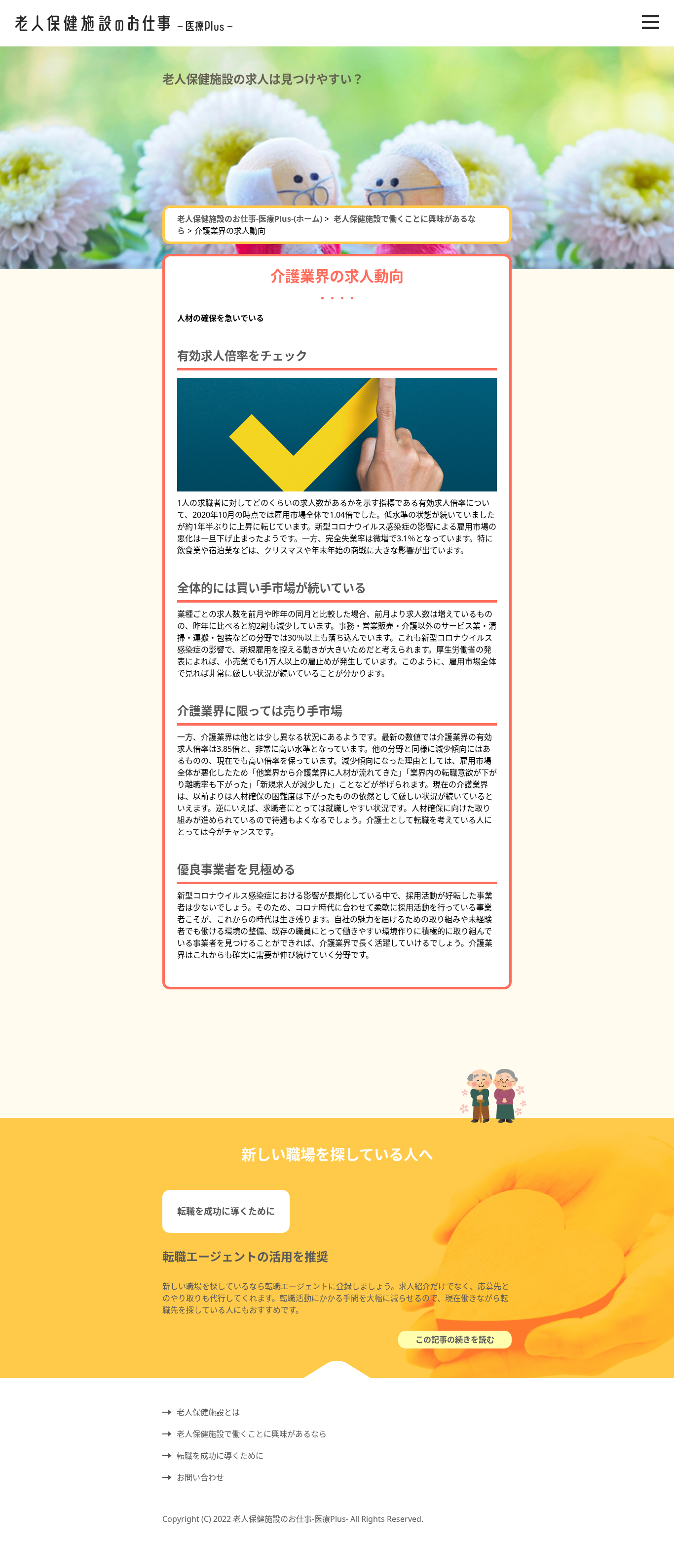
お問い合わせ (200, 1477)
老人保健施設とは (208, 1412)
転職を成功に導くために (226, 1211)
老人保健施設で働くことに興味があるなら (252, 1434)
